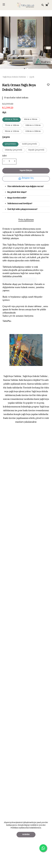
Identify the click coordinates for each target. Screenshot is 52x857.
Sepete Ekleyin (26, 170)
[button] (47, 5)
